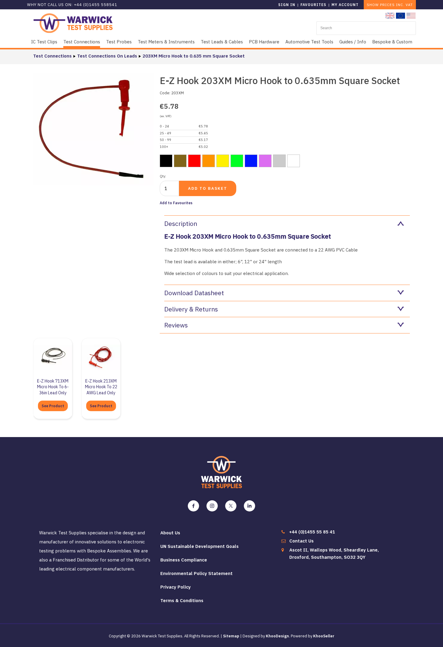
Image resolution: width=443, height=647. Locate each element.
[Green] (237, 161)
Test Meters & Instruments (166, 42)
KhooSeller (324, 636)
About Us (170, 533)
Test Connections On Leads (107, 56)
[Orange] (208, 161)
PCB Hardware (264, 42)
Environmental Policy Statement (196, 573)
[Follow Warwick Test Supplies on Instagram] (212, 506)
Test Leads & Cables (222, 42)
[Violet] (265, 161)
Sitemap (231, 636)
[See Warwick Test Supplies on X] (231, 506)
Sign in (286, 4)
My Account (345, 4)
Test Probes (119, 42)
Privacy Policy (175, 587)
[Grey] (279, 161)
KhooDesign (277, 636)
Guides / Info (352, 42)
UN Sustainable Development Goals (199, 546)
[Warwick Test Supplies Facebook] (193, 506)
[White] (293, 161)
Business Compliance (183, 560)
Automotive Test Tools (309, 42)
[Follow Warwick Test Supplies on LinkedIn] (249, 506)
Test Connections (81, 42)
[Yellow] (222, 161)
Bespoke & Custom (392, 42)
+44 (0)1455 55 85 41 (312, 532)
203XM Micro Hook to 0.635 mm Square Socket (194, 56)
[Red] (194, 161)
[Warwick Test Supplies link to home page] (73, 22)
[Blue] (251, 161)
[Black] (166, 161)
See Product (53, 406)
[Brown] (180, 161)
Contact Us (301, 541)
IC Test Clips (44, 42)
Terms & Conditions (181, 600)
